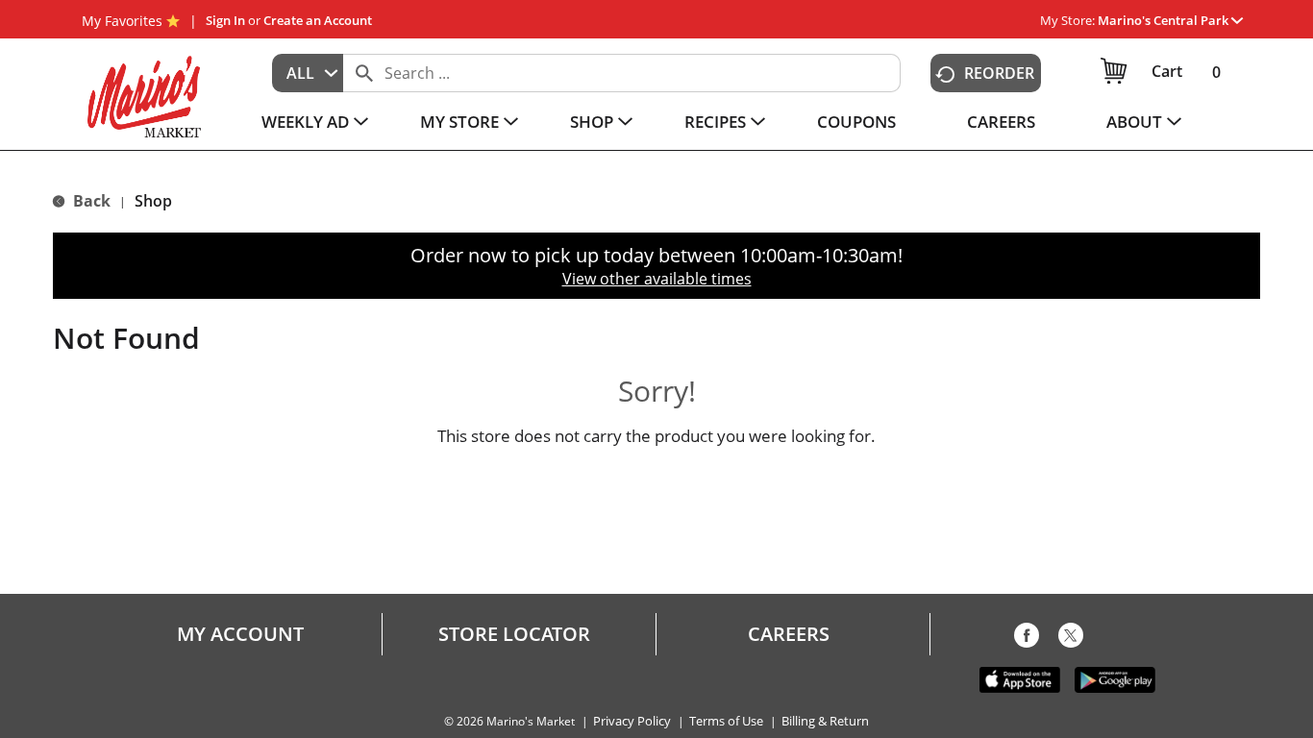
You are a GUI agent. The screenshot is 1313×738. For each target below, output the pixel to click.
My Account (240, 634)
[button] (1170, 20)
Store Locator (514, 634)
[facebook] (1026, 639)
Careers (789, 634)
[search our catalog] (364, 73)
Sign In (225, 20)
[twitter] (1070, 639)
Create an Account (317, 20)
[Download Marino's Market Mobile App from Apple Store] (1019, 678)
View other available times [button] (657, 278)
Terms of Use (726, 721)
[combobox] (307, 73)
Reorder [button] (999, 73)
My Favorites (122, 21)
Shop (153, 200)
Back (90, 200)
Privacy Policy (632, 721)
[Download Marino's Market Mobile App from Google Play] (1115, 678)
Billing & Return (825, 721)
